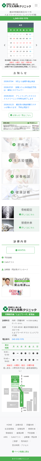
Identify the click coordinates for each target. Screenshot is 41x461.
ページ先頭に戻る (21, 451)
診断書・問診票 (30, 437)
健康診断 (20, 433)
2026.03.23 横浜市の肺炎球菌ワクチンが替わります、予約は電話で (20, 105)
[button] (4, 45)
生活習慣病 (9, 429)
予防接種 (8, 257)
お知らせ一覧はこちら (21, 115)
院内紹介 (24, 441)
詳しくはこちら (27, 214)
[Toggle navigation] (36, 5)
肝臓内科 (30, 425)
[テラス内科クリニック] (16, 5)
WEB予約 (21, 250)
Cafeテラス (9, 262)
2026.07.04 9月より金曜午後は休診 (19, 81)
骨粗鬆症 (9, 433)
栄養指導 (21, 429)
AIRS (6, 437)
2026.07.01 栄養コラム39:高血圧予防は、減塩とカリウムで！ (20, 88)
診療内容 (19, 425)
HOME (9, 425)
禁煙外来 (32, 429)
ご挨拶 (15, 441)
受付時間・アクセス (20, 445)
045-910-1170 (20, 18)
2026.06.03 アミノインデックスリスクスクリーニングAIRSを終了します (20, 97)
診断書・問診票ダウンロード (16, 269)
